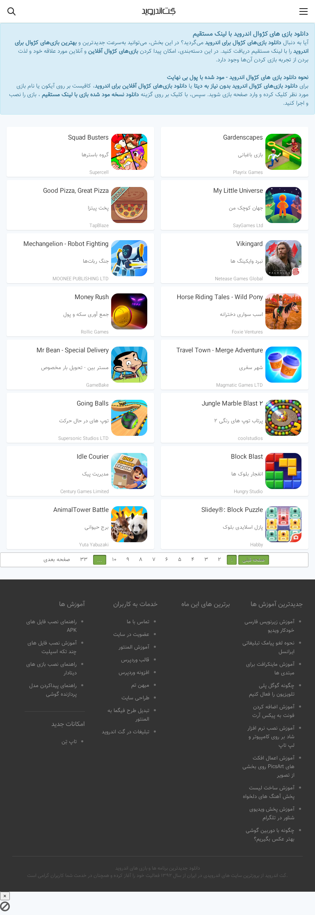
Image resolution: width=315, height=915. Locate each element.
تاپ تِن (69, 742)
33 (83, 560)
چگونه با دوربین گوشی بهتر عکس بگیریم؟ (270, 835)
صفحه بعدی (56, 560)
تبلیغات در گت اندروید (125, 732)
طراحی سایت (135, 698)
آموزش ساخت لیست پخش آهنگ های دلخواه (268, 792)
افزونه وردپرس (134, 673)
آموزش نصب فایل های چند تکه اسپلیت (52, 647)
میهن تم (140, 685)
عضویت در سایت (131, 635)
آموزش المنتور (134, 647)
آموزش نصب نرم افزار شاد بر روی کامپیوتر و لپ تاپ (270, 737)
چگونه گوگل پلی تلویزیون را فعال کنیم (271, 690)
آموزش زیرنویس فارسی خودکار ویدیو (269, 626)
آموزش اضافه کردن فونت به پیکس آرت (273, 711)
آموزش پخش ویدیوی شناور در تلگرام (271, 813)
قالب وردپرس (135, 660)
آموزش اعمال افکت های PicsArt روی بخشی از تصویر (268, 767)
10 (114, 560)
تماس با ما (138, 622)
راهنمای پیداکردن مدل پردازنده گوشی (53, 690)
